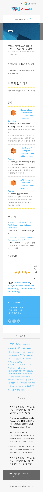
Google (9, 321)
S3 (14, 376)
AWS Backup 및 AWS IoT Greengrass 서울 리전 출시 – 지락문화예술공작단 (22, 435)
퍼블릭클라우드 (20, 390)
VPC (15, 379)
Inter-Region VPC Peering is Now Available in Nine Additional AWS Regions (21, 153)
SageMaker (20, 377)
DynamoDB (12, 356)
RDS (18, 367)
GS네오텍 (17, 358)
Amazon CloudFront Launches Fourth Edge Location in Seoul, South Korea (20, 225)
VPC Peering (14, 291)
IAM (23, 359)
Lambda (28, 359)
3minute (26, 282)
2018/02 (17, 282)
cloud (11, 352)
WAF (18, 380)
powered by (20, 4)
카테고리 (17, 474)
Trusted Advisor (27, 288)
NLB (10, 285)
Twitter (18, 321)
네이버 (28, 379)
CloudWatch (28, 352)
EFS (25, 356)
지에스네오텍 (22, 386)
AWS (10, 31)
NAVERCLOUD (15, 361)
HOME (10, 474)
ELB (32, 356)
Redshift (23, 368)
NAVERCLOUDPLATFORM (20, 364)
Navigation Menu (21, 19)
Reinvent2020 (15, 373)
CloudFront (18, 352)
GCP (29, 474)
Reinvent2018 (14, 370)
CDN (9, 476)
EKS (28, 355)
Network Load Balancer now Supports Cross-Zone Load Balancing (21, 115)
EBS (17, 356)
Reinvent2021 (28, 374)
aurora (11, 348)
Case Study (26, 349)
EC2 (22, 355)
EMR (9, 359)
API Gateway (26, 344)
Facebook (14, 321)
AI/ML (21, 344)
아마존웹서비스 (26, 383)
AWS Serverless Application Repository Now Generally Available (21, 185)
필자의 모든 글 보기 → (17, 313)
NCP (10, 367)
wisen (22, 380)
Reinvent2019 (26, 370)
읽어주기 (15, 386)
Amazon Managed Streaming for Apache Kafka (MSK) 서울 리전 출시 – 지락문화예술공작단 (22, 421)
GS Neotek (17, 51)
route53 (10, 377)
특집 (13, 389)
